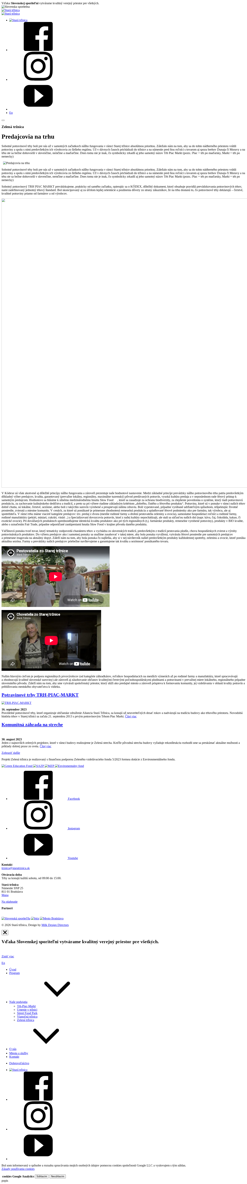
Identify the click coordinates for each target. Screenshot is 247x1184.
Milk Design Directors (55, 925)
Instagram (73, 828)
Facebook (73, 798)
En (11, 112)
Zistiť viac (8, 956)
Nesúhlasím (57, 1176)
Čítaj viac (131, 716)
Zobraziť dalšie (11, 752)
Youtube (72, 858)
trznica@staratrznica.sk (16, 868)
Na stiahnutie (10, 901)
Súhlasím (41, 1176)
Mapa (5, 895)
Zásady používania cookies (18, 1169)
